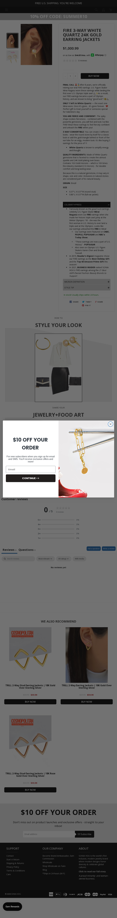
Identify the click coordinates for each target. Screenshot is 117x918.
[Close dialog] (110, 424)
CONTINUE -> (30, 478)
